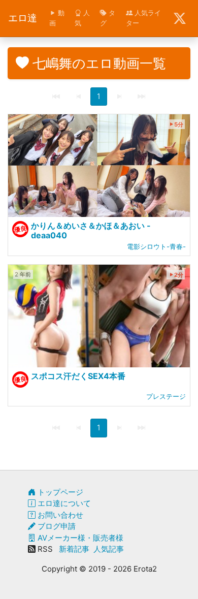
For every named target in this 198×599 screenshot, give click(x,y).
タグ (107, 18)
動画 (56, 18)
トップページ (59, 492)
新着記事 (74, 549)
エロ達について (63, 503)
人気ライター (143, 18)
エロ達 (22, 18)
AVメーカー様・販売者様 (79, 538)
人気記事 (108, 549)
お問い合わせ (59, 515)
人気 (82, 18)
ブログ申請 (56, 526)
